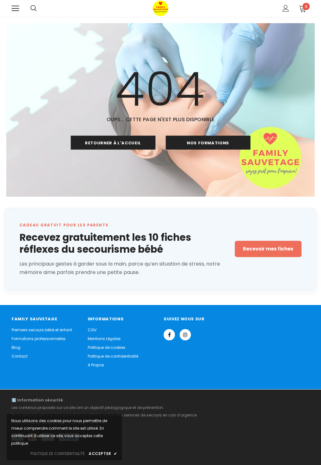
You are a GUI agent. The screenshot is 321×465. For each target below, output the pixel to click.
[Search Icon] (33, 8)
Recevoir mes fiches (268, 248)
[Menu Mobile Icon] (15, 8)
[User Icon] (285, 8)
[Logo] (160, 8)
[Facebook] (169, 334)
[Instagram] (185, 334)
